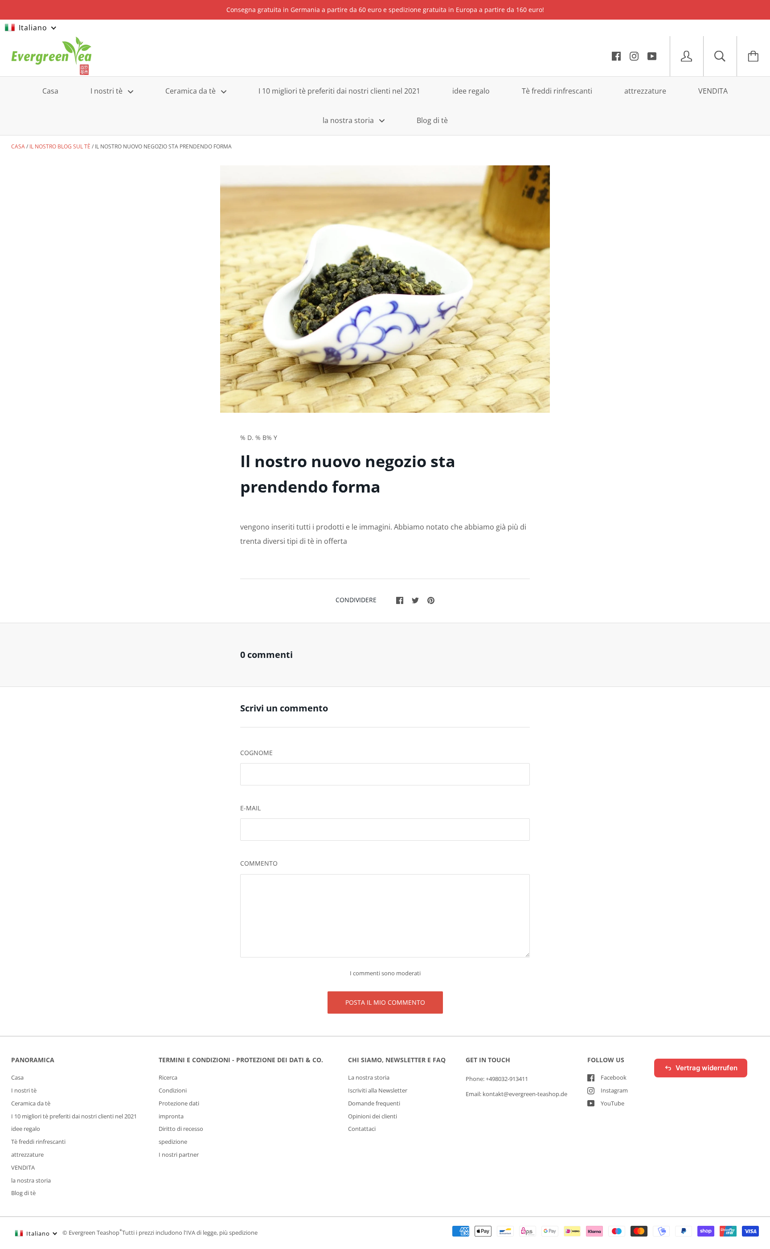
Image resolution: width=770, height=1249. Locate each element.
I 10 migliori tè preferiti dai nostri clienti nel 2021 (339, 91)
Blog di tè (432, 120)
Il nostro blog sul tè (59, 146)
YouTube (612, 1103)
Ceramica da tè (191, 91)
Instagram (614, 1090)
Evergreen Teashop (94, 1233)
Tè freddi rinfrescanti (557, 91)
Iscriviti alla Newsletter (377, 1090)
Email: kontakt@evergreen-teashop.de (516, 1094)
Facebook (614, 1077)
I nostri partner (179, 1154)
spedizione (173, 1142)
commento (259, 863)
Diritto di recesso (181, 1129)
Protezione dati (179, 1103)
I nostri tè (107, 91)
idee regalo (471, 91)
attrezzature (645, 91)
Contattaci (362, 1129)
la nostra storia (349, 120)
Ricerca (168, 1077)
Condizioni (173, 1090)
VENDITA (713, 91)
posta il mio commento (385, 1002)
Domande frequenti (374, 1103)
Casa (50, 91)
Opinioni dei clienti (372, 1116)
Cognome (256, 752)
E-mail (250, 808)
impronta (171, 1116)
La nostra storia (368, 1077)
